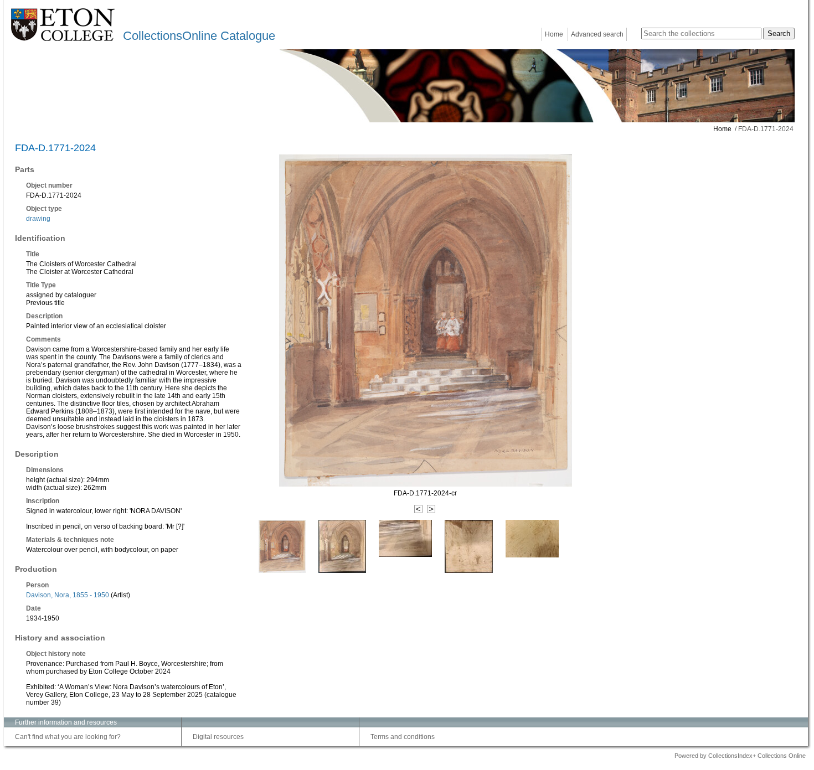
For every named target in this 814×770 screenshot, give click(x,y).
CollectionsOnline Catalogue (199, 36)
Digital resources (218, 737)
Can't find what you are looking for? (68, 737)
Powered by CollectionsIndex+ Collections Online (740, 755)
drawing (38, 219)
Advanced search (597, 34)
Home (554, 34)
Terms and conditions (402, 737)
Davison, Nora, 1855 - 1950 (67, 595)
